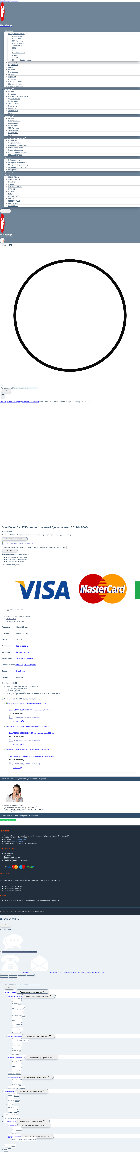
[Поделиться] (22, 975)
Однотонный (13, 65)
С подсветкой (14, 79)
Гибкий (11, 74)
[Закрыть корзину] (5, 925)
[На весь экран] (13, 975)
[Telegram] (5, 245)
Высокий (11, 70)
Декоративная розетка (17, 145)
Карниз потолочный (15, 1036)
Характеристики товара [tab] (18, 616)
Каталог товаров (10, 992)
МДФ (14, 48)
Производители (9, 1091)
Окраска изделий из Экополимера (24, 1139)
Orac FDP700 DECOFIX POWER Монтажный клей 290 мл (31, 733)
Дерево (15, 57)
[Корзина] (5, 210)
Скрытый (12, 77)
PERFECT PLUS (14, 201)
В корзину (9, 550)
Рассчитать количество (14, 539)
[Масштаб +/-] (4, 975)
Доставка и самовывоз (12, 1118)
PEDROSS (12, 199)
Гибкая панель (14, 160)
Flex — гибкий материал (22, 60)
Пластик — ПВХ (18, 53)
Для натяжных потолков (18, 96)
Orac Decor (20, 671)
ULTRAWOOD (13, 206)
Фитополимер (18, 43)
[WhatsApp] (2, 245)
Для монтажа (10, 172)
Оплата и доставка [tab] (15, 621)
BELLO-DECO (13, 177)
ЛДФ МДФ (15, 1054)
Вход (6, 1149)
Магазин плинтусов (24, 911)
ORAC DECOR (13, 196)
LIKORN (11, 191)
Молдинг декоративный (16, 1058)
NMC (10, 194)
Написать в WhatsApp (8, 820)
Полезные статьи (10, 1121)
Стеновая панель (14, 1077)
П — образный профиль (17, 152)
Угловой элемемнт (15, 148)
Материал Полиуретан (17, 167)
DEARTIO (11, 182)
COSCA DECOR (14, 179)
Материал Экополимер (17, 162)
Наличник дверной (14, 1074)
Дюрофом (12, 108)
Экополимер (17, 46)
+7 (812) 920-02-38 (18, 840)
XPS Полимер (17, 41)
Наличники (12, 140)
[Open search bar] (2, 386)
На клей (19, 665)
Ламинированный (15, 81)
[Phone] (10, 245)
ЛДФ (14, 50)
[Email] (8, 245)
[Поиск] (6, 391)
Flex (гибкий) (16, 1033)
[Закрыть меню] (0, 980)
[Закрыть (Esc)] (30, 975)
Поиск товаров (7, 388)
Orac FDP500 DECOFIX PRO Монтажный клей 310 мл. (30, 710)
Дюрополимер (18, 36)
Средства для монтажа (16, 1088)
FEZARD (11, 184)
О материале (12, 1126)
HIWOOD (11, 189)
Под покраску (14, 62)
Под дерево (13, 72)
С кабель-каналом (15, 86)
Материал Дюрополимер (18, 165)
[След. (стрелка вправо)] (13, 977)
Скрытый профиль (15, 150)
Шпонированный (15, 84)
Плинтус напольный (15, 996)
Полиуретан (13, 106)
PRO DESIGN (13, 203)
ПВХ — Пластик (17, 1029)
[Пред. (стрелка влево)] (4, 977)
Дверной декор (14, 143)
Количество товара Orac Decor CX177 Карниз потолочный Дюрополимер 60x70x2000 (34, 547)
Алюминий (16, 55)
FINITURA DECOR (15, 187)
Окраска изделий (14, 1137)
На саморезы (30, 665)
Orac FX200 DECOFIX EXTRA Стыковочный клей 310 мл (31, 756)
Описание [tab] (11, 618)
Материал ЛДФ (14, 170)
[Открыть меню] (3, 395)
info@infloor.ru (17, 841)
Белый (10, 67)
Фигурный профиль (24, 658)
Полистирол (17, 38)
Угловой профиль (15, 155)
